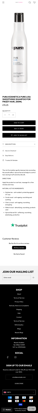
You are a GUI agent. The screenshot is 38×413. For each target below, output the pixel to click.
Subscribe (19, 383)
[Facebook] (7, 357)
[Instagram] (15, 357)
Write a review (19, 248)
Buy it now (19, 129)
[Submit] (33, 277)
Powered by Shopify (20, 410)
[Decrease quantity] (5, 114)
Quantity (6, 111)
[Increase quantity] (13, 114)
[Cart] (34, 2)
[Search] (29, 2)
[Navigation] (3, 2)
